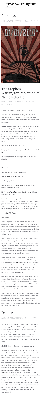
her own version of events (24, 332)
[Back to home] (20, 5)
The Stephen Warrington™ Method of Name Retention (20, 92)
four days (8, 15)
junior (16, 21)
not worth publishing (29, 103)
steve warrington (17, 20)
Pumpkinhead (6, 372)
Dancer (7, 312)
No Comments (25, 21)
